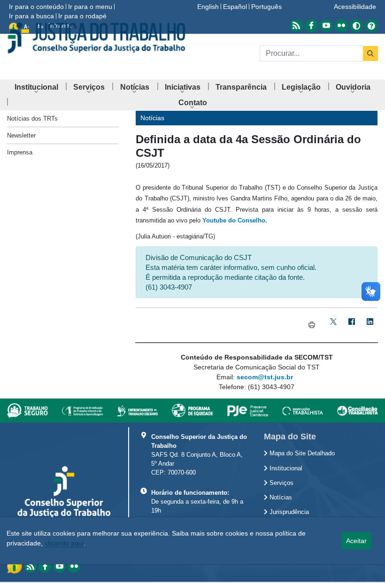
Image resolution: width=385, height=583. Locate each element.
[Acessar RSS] (296, 25)
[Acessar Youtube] (326, 25)
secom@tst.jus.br (265, 377)
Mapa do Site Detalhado (301, 453)
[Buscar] (370, 53)
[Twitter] (333, 325)
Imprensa (19, 152)
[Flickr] (74, 566)
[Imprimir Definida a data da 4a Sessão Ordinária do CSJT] (312, 325)
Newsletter (21, 135)
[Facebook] (352, 325)
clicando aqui (64, 543)
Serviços (280, 483)
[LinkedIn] (370, 325)
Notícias (280, 497)
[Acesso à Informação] (15, 565)
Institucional (285, 468)
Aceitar (356, 541)
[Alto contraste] (356, 25)
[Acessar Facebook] (311, 25)
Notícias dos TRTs (32, 118)
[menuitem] (36, 87)
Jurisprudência (288, 512)
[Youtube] (59, 566)
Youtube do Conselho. (234, 220)
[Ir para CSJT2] (96, 38)
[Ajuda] (371, 25)
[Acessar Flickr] (341, 25)
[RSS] (30, 566)
